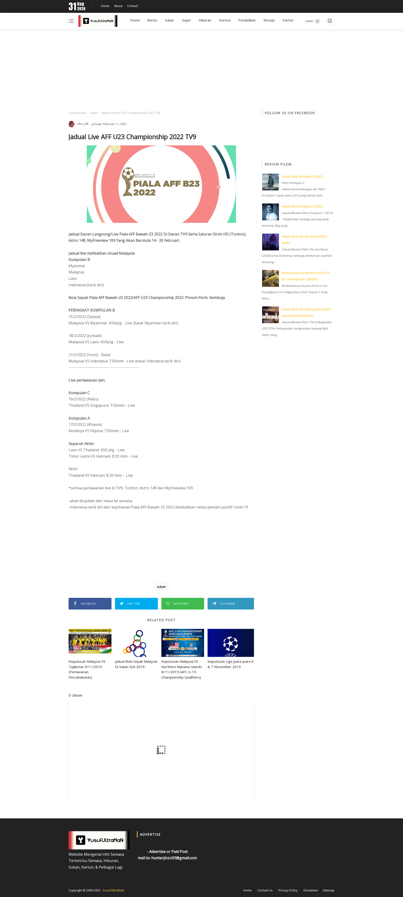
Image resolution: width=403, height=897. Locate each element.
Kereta (224, 20)
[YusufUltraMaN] (97, 22)
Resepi (269, 20)
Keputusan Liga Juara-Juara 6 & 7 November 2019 (231, 664)
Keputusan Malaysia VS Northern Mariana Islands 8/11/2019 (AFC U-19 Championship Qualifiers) (181, 669)
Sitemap (328, 890)
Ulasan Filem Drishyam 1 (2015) (302, 206)
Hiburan (205, 20)
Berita (152, 20)
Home (105, 6)
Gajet (186, 20)
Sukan (169, 20)
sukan (94, 113)
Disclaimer (310, 890)
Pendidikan (247, 20)
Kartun (288, 20)
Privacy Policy (288, 890)
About (118, 6)
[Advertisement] (201, 70)
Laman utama (78, 113)
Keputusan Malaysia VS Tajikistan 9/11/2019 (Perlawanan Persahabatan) (87, 669)
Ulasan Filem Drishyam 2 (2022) (302, 177)
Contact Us (265, 890)
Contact (132, 6)
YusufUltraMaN (113, 890)
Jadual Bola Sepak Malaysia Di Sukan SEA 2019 (136, 664)
